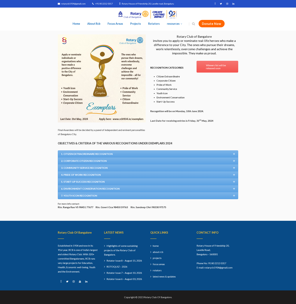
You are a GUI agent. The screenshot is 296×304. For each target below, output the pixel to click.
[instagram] (227, 4)
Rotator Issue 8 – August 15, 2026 (124, 260)
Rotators (154, 23)
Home (76, 23)
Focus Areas (115, 23)
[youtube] (80, 281)
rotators (157, 270)
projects (157, 257)
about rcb (158, 251)
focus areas (159, 264)
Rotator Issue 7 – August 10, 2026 (124, 272)
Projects (135, 23)
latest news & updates (164, 276)
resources (173, 23)
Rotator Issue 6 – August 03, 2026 (124, 278)
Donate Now (211, 23)
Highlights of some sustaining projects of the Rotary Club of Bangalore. (121, 250)
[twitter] (221, 4)
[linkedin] (233, 4)
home (156, 245)
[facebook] (215, 4)
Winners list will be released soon (216, 67)
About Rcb (93, 23)
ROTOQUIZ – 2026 (117, 266)
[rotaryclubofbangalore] (148, 17)
